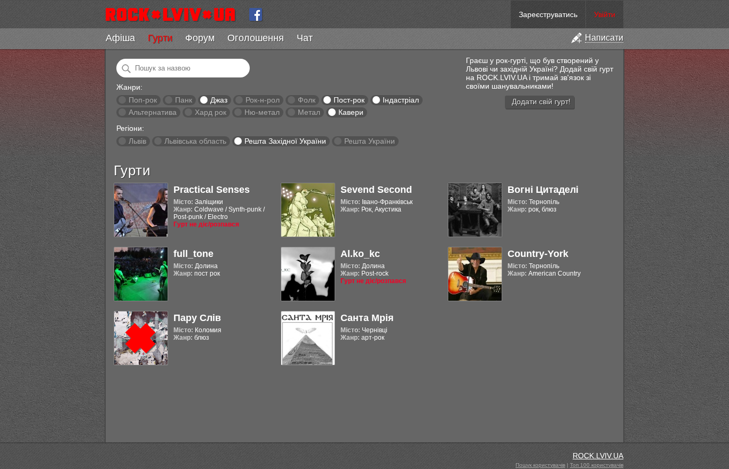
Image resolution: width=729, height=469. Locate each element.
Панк (183, 100)
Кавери (350, 112)
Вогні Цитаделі (543, 189)
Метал (309, 112)
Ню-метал (262, 112)
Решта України (369, 141)
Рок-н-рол (262, 100)
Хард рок (210, 112)
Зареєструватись (548, 14)
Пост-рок (349, 100)
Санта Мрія (367, 317)
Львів (137, 141)
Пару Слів (197, 317)
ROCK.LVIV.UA (598, 455)
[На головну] (175, 14)
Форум (200, 38)
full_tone (193, 253)
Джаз (218, 100)
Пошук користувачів (540, 465)
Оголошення (255, 38)
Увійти (604, 14)
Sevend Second (376, 189)
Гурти (160, 38)
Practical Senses (211, 189)
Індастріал (401, 100)
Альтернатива (153, 112)
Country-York (538, 253)
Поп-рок (143, 100)
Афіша (120, 38)
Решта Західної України (285, 141)
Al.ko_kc (360, 253)
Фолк (306, 100)
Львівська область (195, 141)
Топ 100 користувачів (596, 465)
